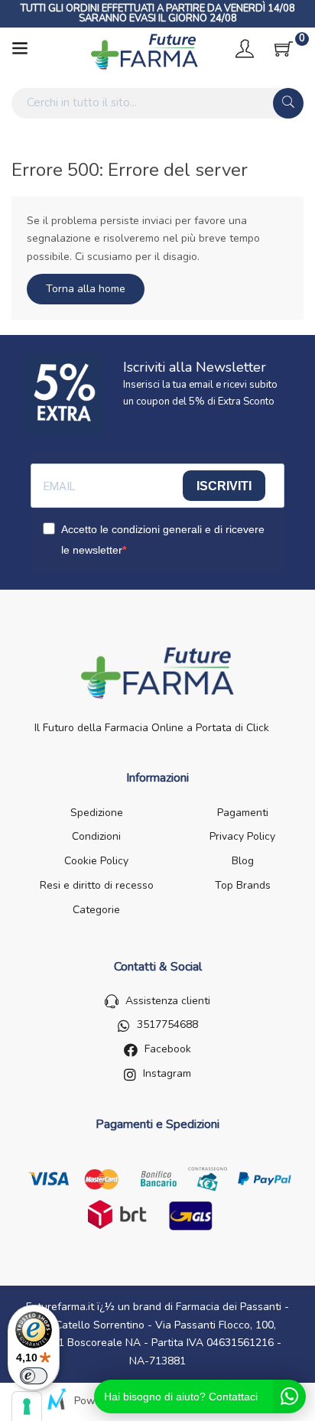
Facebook (168, 1049)
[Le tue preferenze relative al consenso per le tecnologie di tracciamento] (26, 1406)
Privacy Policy (242, 836)
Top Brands (243, 885)
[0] (283, 49)
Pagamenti (242, 812)
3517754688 (167, 1024)
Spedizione (96, 812)
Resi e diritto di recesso (97, 885)
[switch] (33, 1375)
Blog (243, 861)
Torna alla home (85, 288)
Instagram (167, 1073)
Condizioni (96, 836)
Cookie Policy (96, 861)
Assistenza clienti (167, 1000)
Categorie (96, 909)
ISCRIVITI (224, 486)
